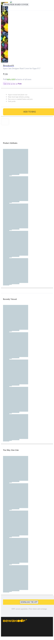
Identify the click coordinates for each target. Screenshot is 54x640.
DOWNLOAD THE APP (29, 602)
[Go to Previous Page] (3, 5)
